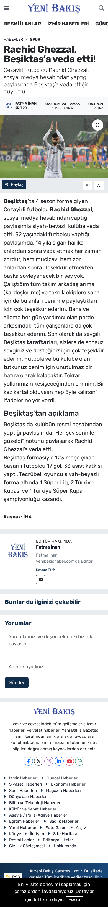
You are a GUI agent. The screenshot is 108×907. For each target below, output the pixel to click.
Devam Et (44, 570)
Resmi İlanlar (21, 839)
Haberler (13, 39)
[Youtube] (69, 761)
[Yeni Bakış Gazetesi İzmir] (53, 8)
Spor (35, 39)
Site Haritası (65, 833)
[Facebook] (28, 761)
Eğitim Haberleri (24, 821)
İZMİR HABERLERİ (68, 24)
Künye (15, 833)
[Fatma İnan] (18, 551)
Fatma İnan (48, 547)
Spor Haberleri (23, 790)
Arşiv (81, 827)
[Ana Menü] (6, 8)
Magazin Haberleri (63, 790)
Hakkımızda (65, 845)
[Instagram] (48, 761)
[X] (38, 761)
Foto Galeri (56, 827)
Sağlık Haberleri (64, 821)
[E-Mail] (40, 579)
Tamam (74, 900)
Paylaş (17, 184)
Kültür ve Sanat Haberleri (33, 809)
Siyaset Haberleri (25, 784)
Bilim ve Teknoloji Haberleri (35, 802)
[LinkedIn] (59, 761)
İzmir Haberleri (23, 778)
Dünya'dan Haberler (28, 796)
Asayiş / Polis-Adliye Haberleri (38, 815)
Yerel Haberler (23, 827)
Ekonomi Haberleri (69, 784)
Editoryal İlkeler (58, 839)
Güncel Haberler (62, 778)
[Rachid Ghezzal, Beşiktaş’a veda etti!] (54, 146)
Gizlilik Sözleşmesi (27, 845)
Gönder (17, 682)
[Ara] (101, 8)
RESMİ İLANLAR (22, 24)
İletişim (37, 833)
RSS (15, 877)
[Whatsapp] (79, 761)
